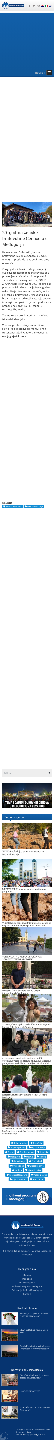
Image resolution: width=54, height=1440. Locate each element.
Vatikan (18, 1170)
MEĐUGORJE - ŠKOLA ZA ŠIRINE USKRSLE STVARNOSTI (34, 1315)
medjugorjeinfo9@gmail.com (34, 1434)
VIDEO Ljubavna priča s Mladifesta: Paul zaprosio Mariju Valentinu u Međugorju (26, 1025)
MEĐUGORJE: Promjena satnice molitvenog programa (24, 890)
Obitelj (42, 1156)
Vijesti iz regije (40, 1174)
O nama (27, 1275)
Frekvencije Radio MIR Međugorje (27, 1290)
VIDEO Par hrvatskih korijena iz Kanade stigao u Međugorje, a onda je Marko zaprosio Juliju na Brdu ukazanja (26, 1131)
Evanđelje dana (18, 1147)
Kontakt (27, 1293)
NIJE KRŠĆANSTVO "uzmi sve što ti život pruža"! (35, 1408)
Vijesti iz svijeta (19, 1179)
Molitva (29, 1156)
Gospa (10, 1152)
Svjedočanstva (37, 1165)
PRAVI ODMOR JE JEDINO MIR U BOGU (34, 1331)
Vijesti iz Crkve (34, 1170)
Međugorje (15, 1156)
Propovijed (37, 1161)
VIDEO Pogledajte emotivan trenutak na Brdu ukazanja (25, 853)
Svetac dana (18, 1165)
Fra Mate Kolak (38, 1147)
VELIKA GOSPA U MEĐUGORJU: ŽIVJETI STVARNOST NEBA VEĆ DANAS (22, 958)
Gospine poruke (27, 1152)
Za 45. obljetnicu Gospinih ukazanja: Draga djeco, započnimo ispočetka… (35, 1347)
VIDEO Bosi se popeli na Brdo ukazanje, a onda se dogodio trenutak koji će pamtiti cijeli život (26, 924)
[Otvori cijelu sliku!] (27, 214)
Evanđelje (37, 1143)
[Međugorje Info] (13, 5)
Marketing (27, 1278)
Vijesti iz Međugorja (35, 506)
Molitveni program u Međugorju (27, 1286)
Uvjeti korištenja (27, 1282)
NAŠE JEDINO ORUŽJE (30, 1391)
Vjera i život (38, 1179)
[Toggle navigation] (49, 72)
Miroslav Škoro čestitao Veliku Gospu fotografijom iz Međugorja (21, 992)
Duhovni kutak (20, 1143)
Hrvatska (44, 1152)
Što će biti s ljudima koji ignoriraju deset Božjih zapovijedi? (34, 1376)
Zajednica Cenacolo (14, 506)
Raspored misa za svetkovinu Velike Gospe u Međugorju (24, 1096)
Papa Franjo (19, 1161)
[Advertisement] (27, 40)
